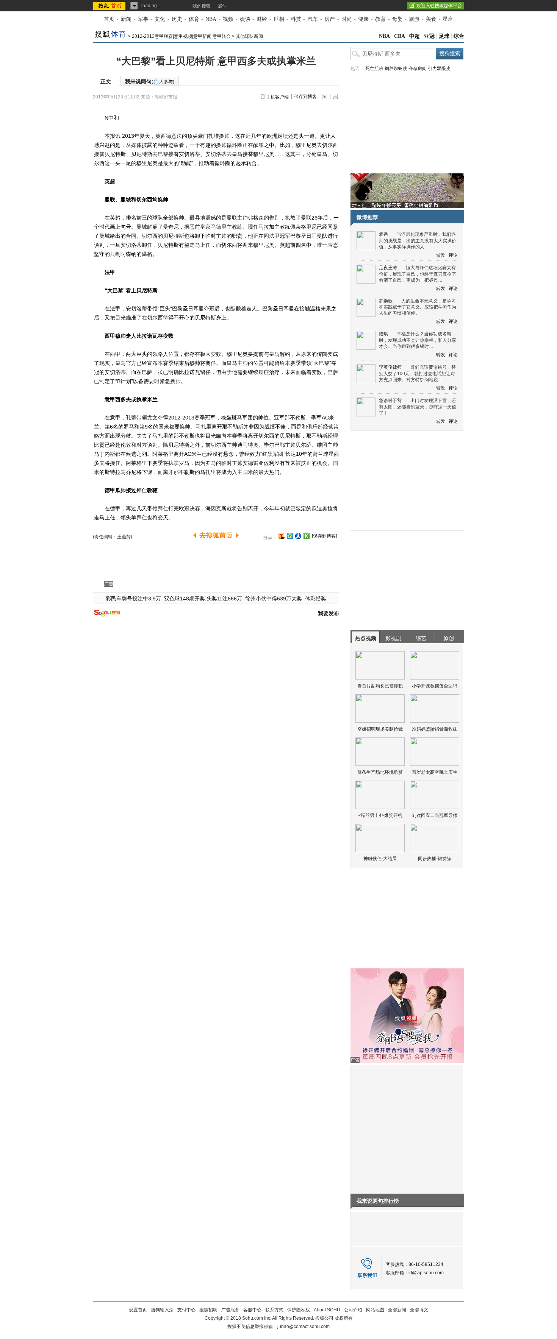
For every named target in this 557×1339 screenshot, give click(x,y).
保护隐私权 (298, 1310)
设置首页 (138, 1310)
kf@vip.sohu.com (426, 1272)
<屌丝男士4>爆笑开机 (380, 815)
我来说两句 (149, 81)
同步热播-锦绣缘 (434, 858)
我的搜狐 (201, 6)
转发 (440, 255)
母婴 (397, 19)
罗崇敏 (386, 301)
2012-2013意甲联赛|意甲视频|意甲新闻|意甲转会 (181, 36)
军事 (143, 19)
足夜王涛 (388, 267)
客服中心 (252, 1310)
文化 (160, 19)
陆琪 (383, 334)
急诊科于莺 (390, 400)
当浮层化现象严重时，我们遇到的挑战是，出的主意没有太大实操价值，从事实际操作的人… (417, 240)
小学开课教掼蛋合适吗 (434, 686)
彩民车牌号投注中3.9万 (133, 598)
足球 (444, 36)
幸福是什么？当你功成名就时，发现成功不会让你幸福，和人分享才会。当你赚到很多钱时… (417, 340)
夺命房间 (417, 68)
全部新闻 (397, 1310)
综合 (459, 36)
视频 (228, 19)
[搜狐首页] (110, 5)
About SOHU (327, 1310)
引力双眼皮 (439, 68)
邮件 (222, 6)
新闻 (126, 19)
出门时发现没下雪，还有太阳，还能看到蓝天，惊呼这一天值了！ (417, 407)
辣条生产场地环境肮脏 (380, 772)
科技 (296, 19)
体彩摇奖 (315, 598)
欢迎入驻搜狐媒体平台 (439, 5)
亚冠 (429, 36)
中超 (414, 36)
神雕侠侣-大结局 (380, 858)
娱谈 (245, 19)
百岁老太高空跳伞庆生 (434, 772)
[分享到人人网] (298, 536)
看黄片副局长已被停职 (380, 686)
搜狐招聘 (208, 1310)
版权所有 (344, 1318)
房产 (329, 19)
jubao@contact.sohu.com (303, 1326)
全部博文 (419, 1310)
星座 (448, 19)
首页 (109, 19)
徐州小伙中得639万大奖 (273, 598)
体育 (194, 19)
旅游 (414, 19)
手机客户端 (277, 97)
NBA (210, 19)
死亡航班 (374, 68)
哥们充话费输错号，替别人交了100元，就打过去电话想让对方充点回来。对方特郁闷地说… (417, 373)
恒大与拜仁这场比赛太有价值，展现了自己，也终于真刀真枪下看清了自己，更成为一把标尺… (417, 274)
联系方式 (274, 1310)
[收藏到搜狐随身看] (307, 536)
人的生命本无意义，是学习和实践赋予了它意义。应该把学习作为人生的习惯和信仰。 (417, 307)
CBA (399, 36)
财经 (262, 19)
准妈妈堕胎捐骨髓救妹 (434, 729)
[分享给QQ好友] (290, 536)
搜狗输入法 (162, 1310)
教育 (380, 19)
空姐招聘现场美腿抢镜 (380, 729)
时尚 (346, 19)
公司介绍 (353, 1310)
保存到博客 (305, 96)
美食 (431, 19)
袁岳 (383, 234)
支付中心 (186, 1310)
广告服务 (230, 1310)
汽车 (312, 19)
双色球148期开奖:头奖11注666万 (203, 598)
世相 (279, 19)
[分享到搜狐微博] (281, 536)
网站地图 (375, 1310)
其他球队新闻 (249, 36)
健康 (363, 19)
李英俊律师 (390, 367)
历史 (177, 19)
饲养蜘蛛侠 (396, 68)
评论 (453, 255)
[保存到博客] (324, 536)
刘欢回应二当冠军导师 (434, 815)
